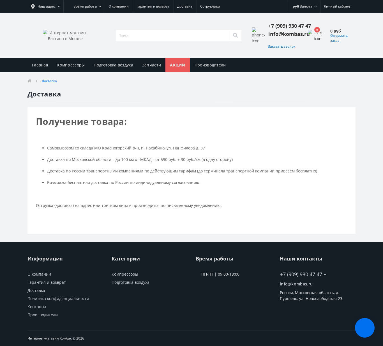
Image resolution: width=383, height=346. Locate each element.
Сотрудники (210, 6)
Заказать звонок (281, 46)
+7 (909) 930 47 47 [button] (301, 274)
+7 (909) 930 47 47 (297, 266)
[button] (45, 6)
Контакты (36, 306)
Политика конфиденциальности (58, 298)
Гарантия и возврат (153, 6)
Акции (178, 65)
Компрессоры (71, 65)
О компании (119, 6)
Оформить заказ (339, 38)
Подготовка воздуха (113, 65)
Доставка (184, 6)
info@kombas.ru (296, 284)
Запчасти (151, 65)
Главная (40, 65)
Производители (210, 65)
